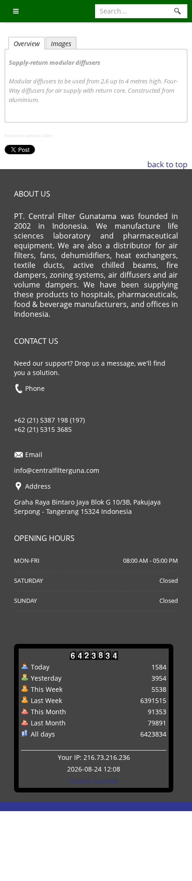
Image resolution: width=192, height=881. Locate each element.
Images (61, 43)
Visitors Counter (94, 780)
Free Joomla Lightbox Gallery (29, 135)
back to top (167, 164)
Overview (27, 43)
